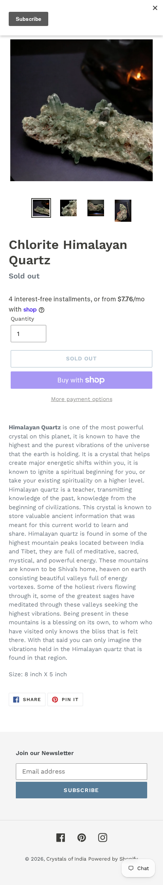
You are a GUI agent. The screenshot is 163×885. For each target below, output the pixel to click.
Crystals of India (66, 859)
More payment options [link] (81, 399)
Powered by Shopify (113, 859)
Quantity (22, 318)
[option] (41, 208)
